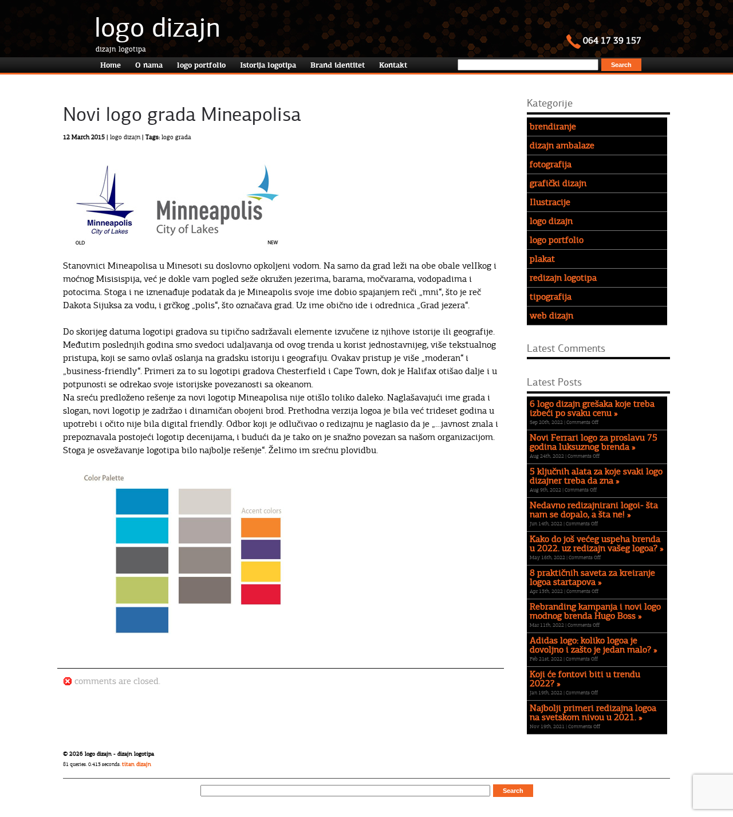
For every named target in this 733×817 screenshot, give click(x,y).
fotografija (551, 164)
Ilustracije (550, 202)
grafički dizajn (558, 183)
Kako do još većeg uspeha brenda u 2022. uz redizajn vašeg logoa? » (597, 543)
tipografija (551, 297)
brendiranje (553, 126)
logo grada (176, 137)
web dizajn (551, 315)
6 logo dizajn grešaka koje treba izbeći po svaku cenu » (592, 408)
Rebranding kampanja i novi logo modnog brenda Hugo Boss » (595, 611)
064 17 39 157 (611, 40)
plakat (542, 259)
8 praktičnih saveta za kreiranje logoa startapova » (592, 577)
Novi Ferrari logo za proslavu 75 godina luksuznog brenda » (593, 442)
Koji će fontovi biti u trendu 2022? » (585, 679)
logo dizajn (157, 28)
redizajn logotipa (563, 278)
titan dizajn (136, 764)
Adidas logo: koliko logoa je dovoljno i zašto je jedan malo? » (593, 645)
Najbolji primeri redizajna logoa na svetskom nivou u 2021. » (593, 712)
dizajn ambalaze (562, 145)
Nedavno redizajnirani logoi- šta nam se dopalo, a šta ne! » (594, 510)
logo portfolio (557, 240)
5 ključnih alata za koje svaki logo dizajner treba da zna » (596, 476)
